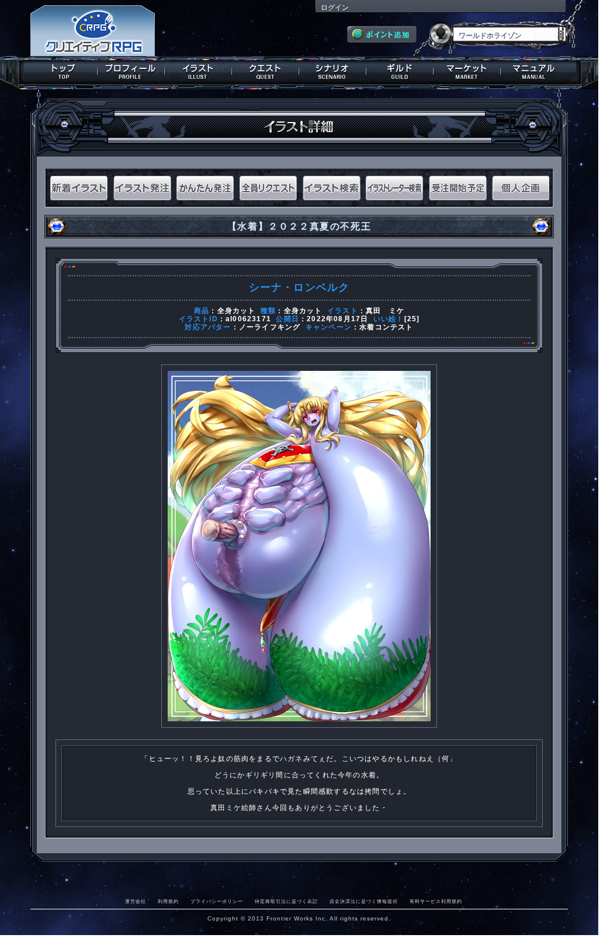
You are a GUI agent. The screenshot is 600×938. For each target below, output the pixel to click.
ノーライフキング (270, 327)
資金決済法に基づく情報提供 (364, 901)
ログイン (335, 8)
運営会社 (135, 901)
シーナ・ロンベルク (299, 287)
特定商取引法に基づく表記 (286, 901)
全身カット (236, 311)
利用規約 (168, 901)
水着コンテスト (386, 327)
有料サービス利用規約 (436, 901)
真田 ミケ (385, 311)
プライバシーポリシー (216, 901)
